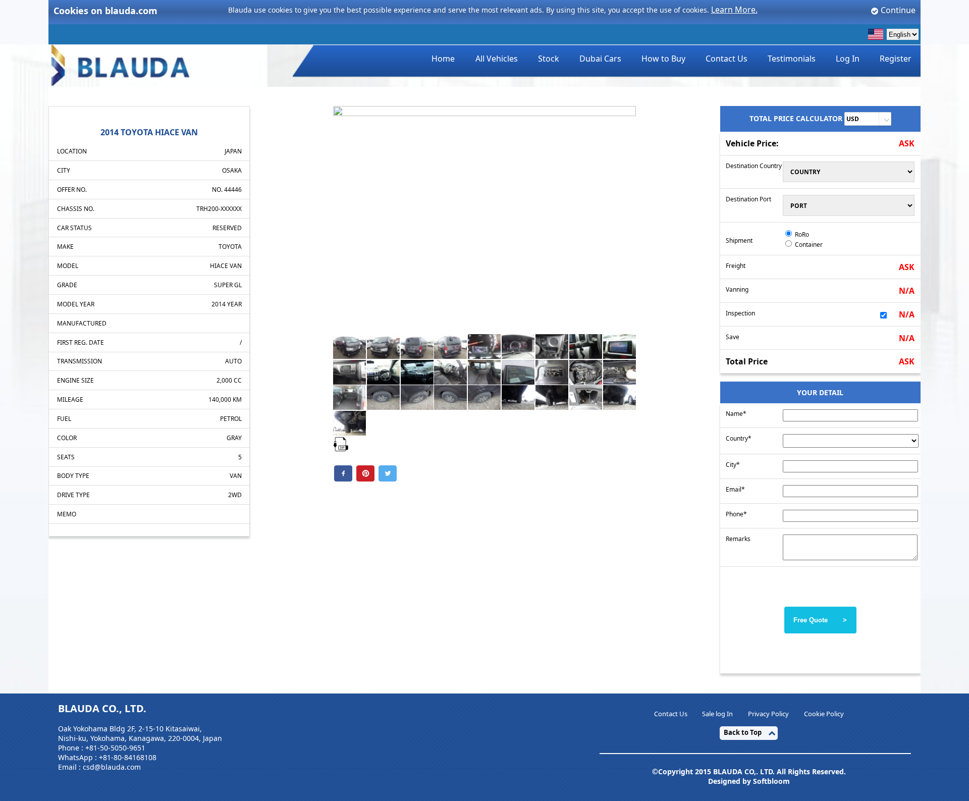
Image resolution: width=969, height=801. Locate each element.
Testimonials (792, 58)
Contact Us (726, 58)
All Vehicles (496, 58)
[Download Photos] (340, 443)
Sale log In (717, 713)
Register (895, 58)
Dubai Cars (600, 58)
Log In (847, 58)
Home (443, 58)
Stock (548, 58)
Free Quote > (820, 620)
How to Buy (663, 58)
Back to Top (743, 732)
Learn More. (734, 9)
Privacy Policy (768, 713)
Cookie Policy (824, 713)
